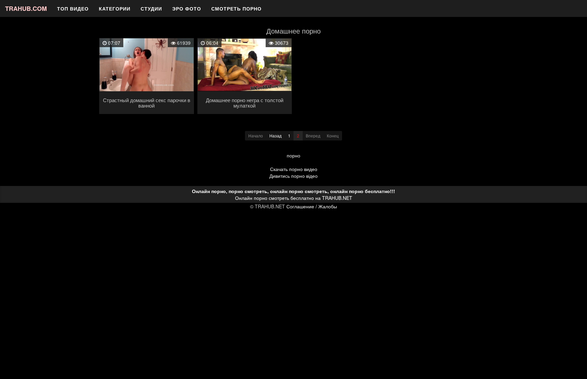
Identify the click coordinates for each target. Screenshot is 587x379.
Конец (333, 135)
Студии (151, 8)
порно (293, 155)
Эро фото (186, 8)
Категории (114, 8)
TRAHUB (26, 8)
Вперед (313, 135)
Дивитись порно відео (293, 175)
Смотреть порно (236, 8)
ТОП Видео (73, 8)
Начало (255, 135)
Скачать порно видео (293, 169)
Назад (275, 135)
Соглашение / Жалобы (311, 206)
